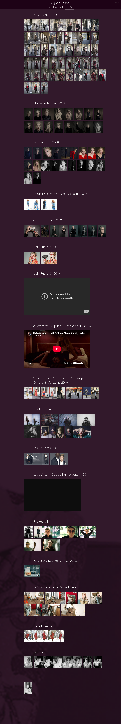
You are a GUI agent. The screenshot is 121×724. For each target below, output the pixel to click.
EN (118, 3)
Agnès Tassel (60, 3)
